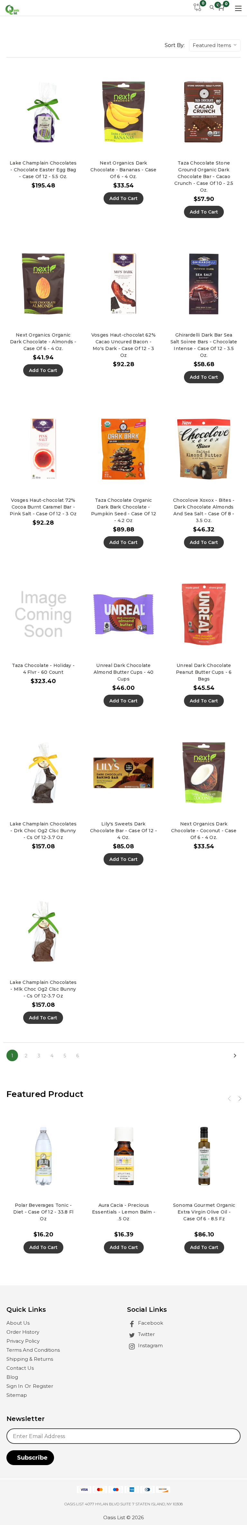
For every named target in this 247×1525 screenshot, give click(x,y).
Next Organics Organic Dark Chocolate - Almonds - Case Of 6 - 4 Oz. (43, 341)
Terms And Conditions (33, 1350)
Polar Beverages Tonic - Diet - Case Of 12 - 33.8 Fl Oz (43, 1212)
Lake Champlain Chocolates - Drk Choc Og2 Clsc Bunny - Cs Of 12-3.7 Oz (43, 830)
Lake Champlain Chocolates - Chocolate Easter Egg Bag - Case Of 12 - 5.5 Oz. (43, 169)
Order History (22, 1332)
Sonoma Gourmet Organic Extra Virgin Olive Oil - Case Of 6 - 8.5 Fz (204, 1212)
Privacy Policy (23, 1341)
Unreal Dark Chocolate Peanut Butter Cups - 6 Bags (204, 672)
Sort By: (175, 45)
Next (240, 1099)
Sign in (15, 1386)
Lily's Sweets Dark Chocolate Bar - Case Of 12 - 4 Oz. (123, 830)
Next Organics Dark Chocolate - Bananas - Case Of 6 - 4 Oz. (123, 169)
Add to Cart (123, 198)
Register (43, 1386)
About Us (18, 1323)
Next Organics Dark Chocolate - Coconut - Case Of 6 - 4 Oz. (204, 830)
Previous (230, 1099)
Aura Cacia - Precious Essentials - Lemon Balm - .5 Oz (123, 1212)
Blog (12, 1377)
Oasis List (114, 1517)
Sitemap (16, 1395)
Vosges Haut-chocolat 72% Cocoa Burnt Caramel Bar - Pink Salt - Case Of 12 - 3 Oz (43, 507)
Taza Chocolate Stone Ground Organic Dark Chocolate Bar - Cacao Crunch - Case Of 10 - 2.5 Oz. (203, 176)
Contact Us (20, 1368)
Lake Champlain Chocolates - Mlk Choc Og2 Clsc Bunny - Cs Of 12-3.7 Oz (43, 989)
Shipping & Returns (29, 1359)
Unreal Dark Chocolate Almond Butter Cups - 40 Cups (124, 672)
